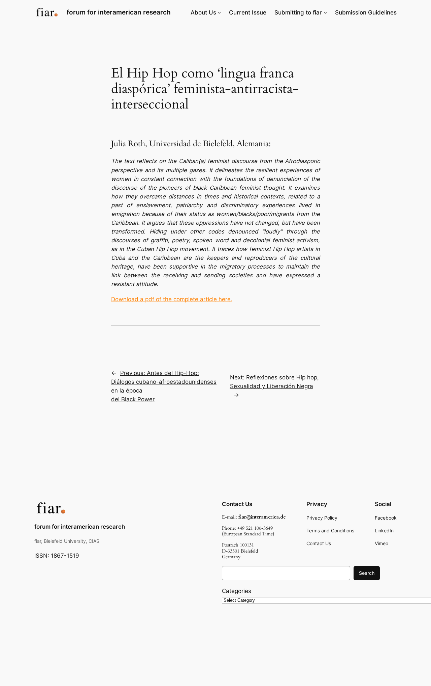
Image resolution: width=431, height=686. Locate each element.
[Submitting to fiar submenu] (325, 12)
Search (366, 573)
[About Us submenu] (219, 12)
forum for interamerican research (119, 12)
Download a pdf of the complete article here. (171, 299)
